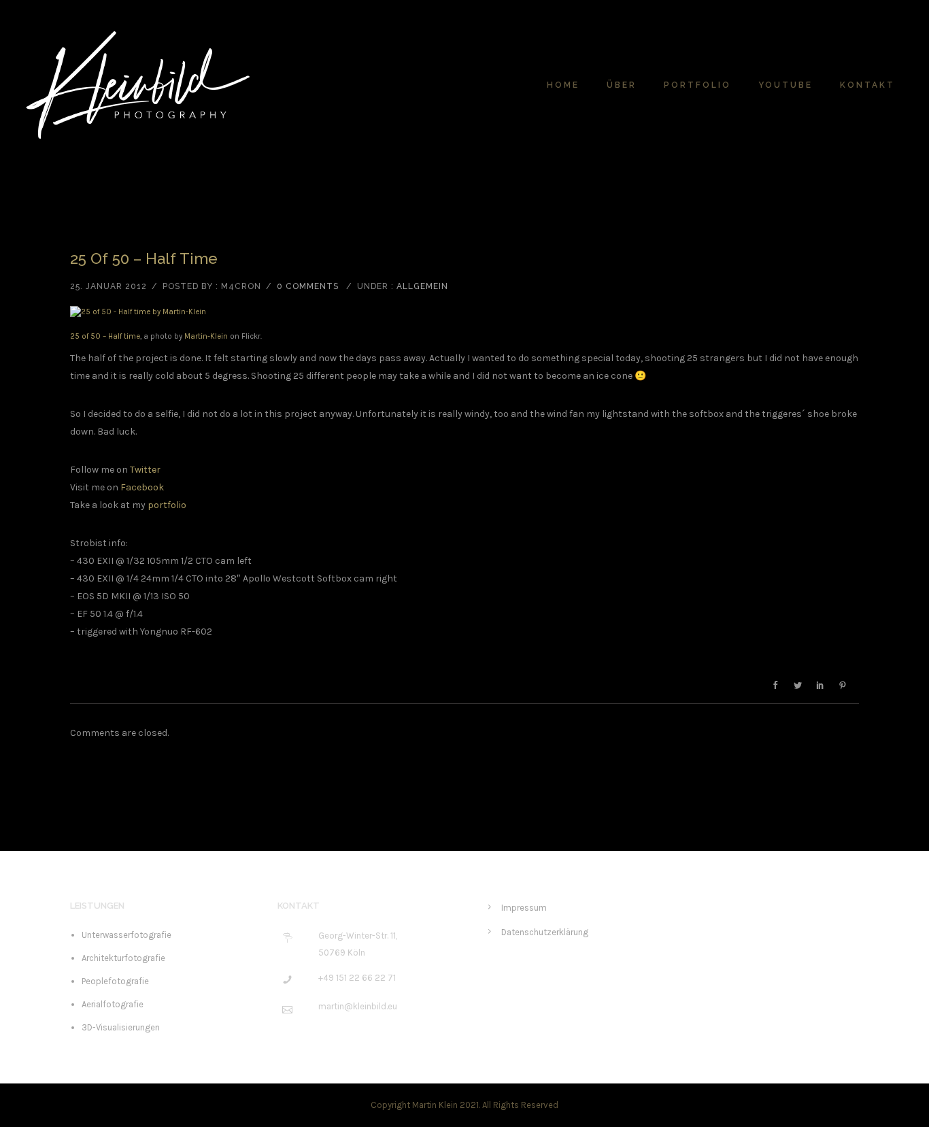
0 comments (308, 286)
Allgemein (422, 286)
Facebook (142, 487)
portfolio (167, 505)
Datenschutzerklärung (544, 932)
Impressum (524, 908)
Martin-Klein (206, 336)
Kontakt (867, 85)
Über (622, 85)
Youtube (785, 85)
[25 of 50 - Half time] (464, 312)
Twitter (145, 469)
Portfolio (697, 85)
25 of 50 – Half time (144, 258)
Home (563, 85)
